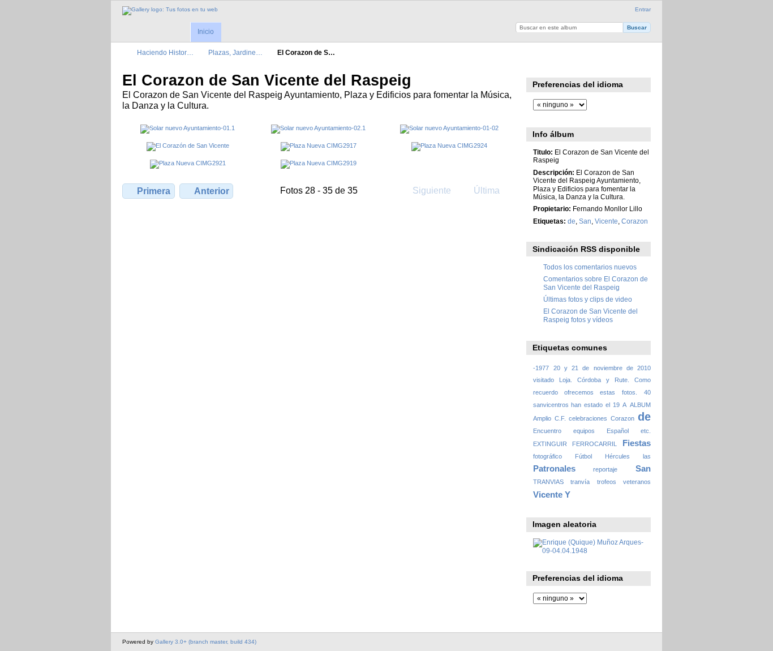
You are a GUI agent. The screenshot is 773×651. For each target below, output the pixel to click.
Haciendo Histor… (165, 52)
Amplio (542, 418)
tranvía (580, 481)
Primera (153, 191)
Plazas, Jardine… (235, 52)
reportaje (605, 469)
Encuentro (547, 430)
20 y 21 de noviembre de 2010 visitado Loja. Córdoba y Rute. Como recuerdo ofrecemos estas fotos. (592, 380)
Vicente (606, 221)
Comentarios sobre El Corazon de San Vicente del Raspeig (595, 282)
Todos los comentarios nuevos (590, 267)
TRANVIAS (548, 481)
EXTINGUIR (550, 443)
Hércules (617, 456)
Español (618, 430)
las (647, 456)
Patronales (554, 468)
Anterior (211, 191)
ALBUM (640, 404)
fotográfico (547, 456)
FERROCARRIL (594, 443)
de (572, 221)
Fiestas (636, 443)
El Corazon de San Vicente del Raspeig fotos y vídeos (590, 315)
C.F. (560, 418)
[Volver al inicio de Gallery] (170, 10)
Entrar (643, 9)
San (585, 221)
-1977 (541, 368)
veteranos (637, 481)
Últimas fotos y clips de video (587, 299)
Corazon (634, 221)
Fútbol (583, 456)
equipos (584, 430)
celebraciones (588, 418)
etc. (646, 430)
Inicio (205, 32)
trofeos (606, 481)
